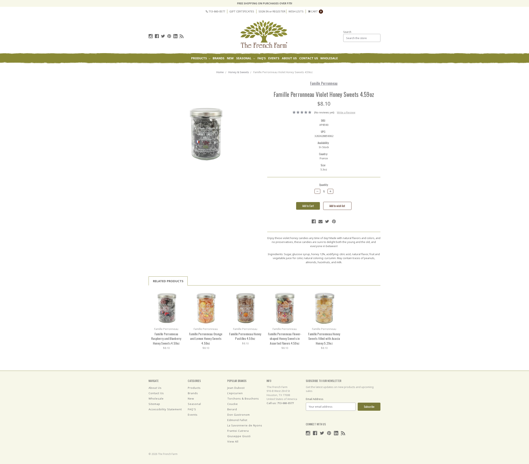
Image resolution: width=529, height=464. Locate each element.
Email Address (314, 399)
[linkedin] (175, 36)
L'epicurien (235, 393)
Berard (232, 409)
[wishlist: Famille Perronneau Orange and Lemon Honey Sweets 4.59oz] (219, 300)
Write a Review (346, 112)
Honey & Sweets (238, 72)
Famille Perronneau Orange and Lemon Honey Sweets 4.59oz (205, 338)
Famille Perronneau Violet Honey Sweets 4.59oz (283, 72)
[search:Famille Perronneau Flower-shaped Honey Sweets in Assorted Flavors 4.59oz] (297, 294)
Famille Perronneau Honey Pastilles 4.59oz (245, 336)
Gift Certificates (241, 11)
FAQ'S (261, 58)
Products (199, 58)
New (230, 58)
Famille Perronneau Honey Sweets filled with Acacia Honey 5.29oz (324, 338)
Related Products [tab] (168, 281)
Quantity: (323, 185)
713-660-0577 (216, 11)
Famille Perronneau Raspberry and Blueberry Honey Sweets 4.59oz (166, 338)
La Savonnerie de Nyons (244, 425)
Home (220, 72)
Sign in (264, 11)
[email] (320, 221)
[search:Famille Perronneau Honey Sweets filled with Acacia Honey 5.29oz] (337, 294)
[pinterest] (169, 36)
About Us (289, 58)
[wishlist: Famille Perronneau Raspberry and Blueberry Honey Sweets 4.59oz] (179, 300)
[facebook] (157, 36)
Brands (218, 58)
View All (232, 441)
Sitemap (154, 404)
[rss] (182, 36)
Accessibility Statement (165, 409)
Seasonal (244, 58)
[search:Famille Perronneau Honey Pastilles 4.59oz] (258, 294)
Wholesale (329, 58)
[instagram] (151, 36)
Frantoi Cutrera (238, 431)
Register (279, 11)
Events (273, 58)
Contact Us (308, 58)
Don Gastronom (238, 414)
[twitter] (163, 36)
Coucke (232, 404)
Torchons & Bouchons (243, 398)
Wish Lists (296, 11)
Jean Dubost (236, 388)
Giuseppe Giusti (239, 436)
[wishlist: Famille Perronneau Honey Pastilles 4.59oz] (258, 300)
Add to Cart (166, 307)
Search (347, 32)
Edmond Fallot (237, 420)
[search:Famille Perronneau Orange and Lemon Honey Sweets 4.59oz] (219, 294)
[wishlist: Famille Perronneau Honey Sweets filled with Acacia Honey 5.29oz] (337, 300)
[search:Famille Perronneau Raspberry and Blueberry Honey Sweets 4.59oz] (179, 294)
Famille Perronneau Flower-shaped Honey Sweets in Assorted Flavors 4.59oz (284, 338)
